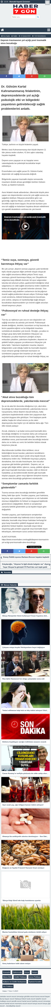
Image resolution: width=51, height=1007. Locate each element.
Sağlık (15, 36)
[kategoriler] (48, 30)
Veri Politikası (8, 986)
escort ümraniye (18, 996)
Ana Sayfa (6, 36)
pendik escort (17, 1001)
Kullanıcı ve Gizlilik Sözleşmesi (14, 982)
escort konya (32, 1003)
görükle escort (29, 996)
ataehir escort (41, 999)
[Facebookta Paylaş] (6, 76)
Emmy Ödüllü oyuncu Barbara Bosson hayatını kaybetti (26, 557)
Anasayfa (6, 972)
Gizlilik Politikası (20, 977)
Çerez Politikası (35, 977)
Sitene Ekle (7, 977)
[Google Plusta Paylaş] (32, 76)
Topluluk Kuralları (35, 982)
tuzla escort (31, 999)
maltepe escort (5, 1001)
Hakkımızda (17, 972)
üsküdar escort (5, 996)
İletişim (34, 972)
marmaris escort (21, 1003)
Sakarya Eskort (20, 999)
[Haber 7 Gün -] (25, 9)
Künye (27, 972)
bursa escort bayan (42, 996)
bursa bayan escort (7, 999)
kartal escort (26, 1001)
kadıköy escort (37, 1001)
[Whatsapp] (44, 76)
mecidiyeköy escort (13, 1006)
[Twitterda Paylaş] (19, 76)
